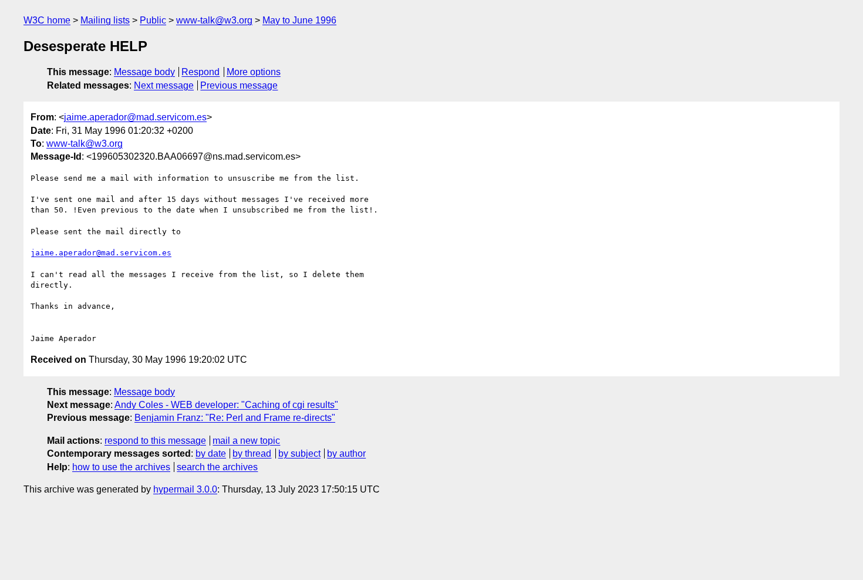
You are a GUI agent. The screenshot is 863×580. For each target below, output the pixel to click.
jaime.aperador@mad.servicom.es (135, 117)
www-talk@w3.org (214, 20)
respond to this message (155, 441)
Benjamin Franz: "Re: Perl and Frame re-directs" (234, 418)
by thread (251, 453)
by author (346, 453)
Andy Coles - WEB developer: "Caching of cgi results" (226, 405)
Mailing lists (105, 20)
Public (153, 20)
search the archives (217, 467)
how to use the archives (121, 467)
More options (254, 72)
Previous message (239, 85)
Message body (144, 72)
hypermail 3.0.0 (185, 489)
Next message (164, 85)
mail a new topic (246, 441)
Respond (200, 72)
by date (210, 453)
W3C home (46, 20)
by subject (299, 453)
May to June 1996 (299, 20)
